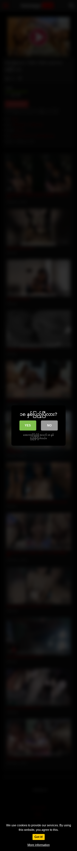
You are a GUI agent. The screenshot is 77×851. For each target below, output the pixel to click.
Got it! (38, 836)
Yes (28, 425)
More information (38, 845)
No (49, 425)
